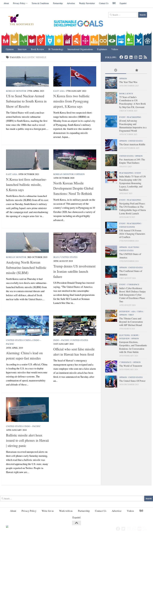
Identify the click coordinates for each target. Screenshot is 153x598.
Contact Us (103, 3)
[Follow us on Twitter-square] (126, 57)
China (28, 340)
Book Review (37, 49)
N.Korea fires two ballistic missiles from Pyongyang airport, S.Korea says (71, 101)
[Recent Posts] (115, 70)
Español (123, 3)
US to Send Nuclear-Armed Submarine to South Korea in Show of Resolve (26, 101)
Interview (22, 49)
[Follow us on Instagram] (135, 57)
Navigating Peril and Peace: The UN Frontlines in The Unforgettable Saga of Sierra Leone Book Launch (132, 208)
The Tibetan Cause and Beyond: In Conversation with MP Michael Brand (131, 322)
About (6, 3)
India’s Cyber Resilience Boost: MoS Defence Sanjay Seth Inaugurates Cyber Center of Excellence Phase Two (132, 295)
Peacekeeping (134, 117)
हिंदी (114, 3)
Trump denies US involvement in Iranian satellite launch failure (74, 271)
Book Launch (126, 93)
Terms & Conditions (40, 3)
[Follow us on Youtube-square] (140, 57)
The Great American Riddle (132, 144)
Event (122, 117)
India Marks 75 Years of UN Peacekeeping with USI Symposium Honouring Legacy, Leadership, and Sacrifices (132, 183)
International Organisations (80, 49)
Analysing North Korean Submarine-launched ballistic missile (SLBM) (26, 267)
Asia (133, 311)
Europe (135, 335)
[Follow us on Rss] (145, 57)
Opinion (10, 49)
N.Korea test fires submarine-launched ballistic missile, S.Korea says (26, 184)
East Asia (59, 90)
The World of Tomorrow (130, 365)
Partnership (58, 3)
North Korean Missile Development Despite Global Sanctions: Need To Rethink (73, 188)
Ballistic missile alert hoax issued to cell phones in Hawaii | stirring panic (27, 440)
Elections (133, 247)
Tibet (131, 314)
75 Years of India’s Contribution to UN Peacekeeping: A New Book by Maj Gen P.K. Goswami (132, 102)
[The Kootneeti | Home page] (23, 20)
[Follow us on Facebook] (121, 57)
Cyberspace (133, 284)
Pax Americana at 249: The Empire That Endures (132, 161)
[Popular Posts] (136, 70)
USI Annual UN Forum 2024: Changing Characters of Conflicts (132, 234)
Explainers (102, 49)
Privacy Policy (19, 3)
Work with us (66, 511)
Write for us (48, 511)
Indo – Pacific (61, 340)
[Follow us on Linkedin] (131, 57)
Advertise (71, 3)
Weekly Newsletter (87, 3)
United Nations (127, 227)
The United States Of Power (132, 380)
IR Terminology (55, 49)
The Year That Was (128, 82)
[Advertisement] (76, 558)
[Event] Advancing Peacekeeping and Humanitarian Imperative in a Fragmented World (132, 125)
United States (69, 257)
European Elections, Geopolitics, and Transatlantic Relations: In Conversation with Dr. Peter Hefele (133, 347)
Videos (114, 49)
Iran (56, 257)
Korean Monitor (16, 90)
